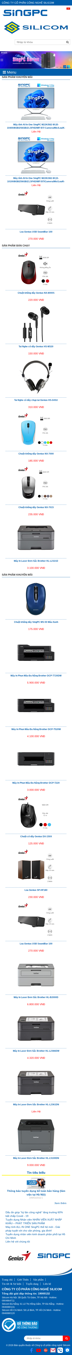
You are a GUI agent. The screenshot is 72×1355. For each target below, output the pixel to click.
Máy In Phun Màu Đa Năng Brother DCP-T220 (36, 783)
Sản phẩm (38, 1279)
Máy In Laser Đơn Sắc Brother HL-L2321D (36, 561)
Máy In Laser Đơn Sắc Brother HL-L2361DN (36, 1104)
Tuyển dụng (32, 1284)
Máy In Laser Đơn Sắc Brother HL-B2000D (36, 997)
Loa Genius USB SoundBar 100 (36, 232)
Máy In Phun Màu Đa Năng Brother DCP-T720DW (36, 675)
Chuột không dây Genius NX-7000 (36, 453)
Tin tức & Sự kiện (11, 1284)
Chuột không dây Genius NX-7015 (36, 507)
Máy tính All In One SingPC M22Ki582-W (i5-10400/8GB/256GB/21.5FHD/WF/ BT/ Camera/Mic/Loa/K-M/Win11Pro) (36, 127)
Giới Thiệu (23, 1279)
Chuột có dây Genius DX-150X (36, 836)
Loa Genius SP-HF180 (36, 890)
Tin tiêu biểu (36, 1172)
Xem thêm (60, 1203)
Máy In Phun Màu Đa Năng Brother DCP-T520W (36, 729)
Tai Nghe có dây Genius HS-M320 (36, 346)
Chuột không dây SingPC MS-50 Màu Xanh (36, 622)
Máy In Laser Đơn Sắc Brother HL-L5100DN (36, 1158)
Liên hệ (47, 1284)
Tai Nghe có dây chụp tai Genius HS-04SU (36, 400)
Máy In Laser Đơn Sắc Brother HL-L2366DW (36, 1051)
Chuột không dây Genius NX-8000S (36, 293)
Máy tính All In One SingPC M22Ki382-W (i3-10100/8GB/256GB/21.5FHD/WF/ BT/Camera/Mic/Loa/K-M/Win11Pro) (36, 181)
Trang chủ (7, 1279)
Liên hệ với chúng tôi (18, 1241)
